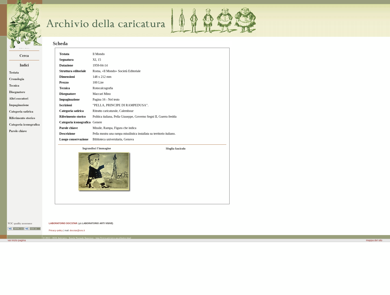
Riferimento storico (22, 118)
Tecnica (14, 85)
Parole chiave (18, 131)
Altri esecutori (18, 98)
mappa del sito (374, 240)
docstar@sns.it (77, 230)
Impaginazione (19, 105)
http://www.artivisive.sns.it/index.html (113, 237)
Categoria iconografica (24, 124)
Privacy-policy (56, 230)
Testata (14, 72)
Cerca (24, 55)
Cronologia (16, 79)
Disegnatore (17, 92)
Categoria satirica (21, 111)
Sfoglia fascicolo (175, 148)
